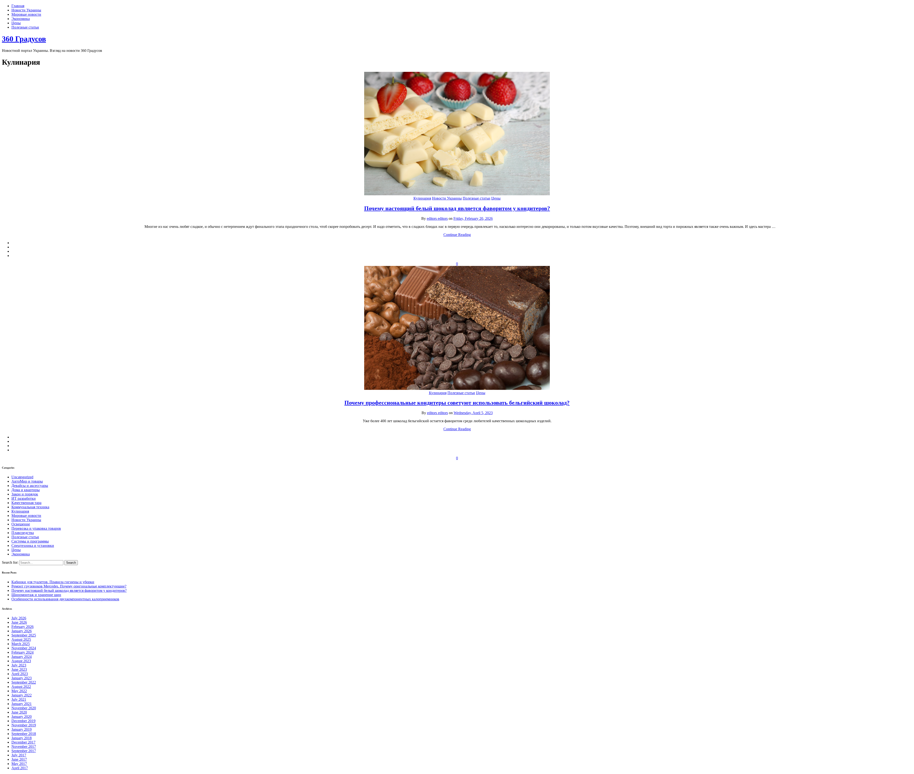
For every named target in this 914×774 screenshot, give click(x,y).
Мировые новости (26, 14)
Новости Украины (26, 10)
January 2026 (21, 631)
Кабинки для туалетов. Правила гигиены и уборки (52, 582)
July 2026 (18, 618)
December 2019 (23, 721)
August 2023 (21, 661)
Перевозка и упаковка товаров (36, 528)
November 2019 (23, 725)
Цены (16, 23)
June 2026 (19, 622)
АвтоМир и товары (27, 481)
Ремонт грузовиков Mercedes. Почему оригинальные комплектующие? (68, 586)
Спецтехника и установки (32, 546)
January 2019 (21, 729)
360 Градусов (24, 38)
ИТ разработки (23, 498)
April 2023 (19, 674)
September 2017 (23, 751)
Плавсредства (22, 533)
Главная (17, 6)
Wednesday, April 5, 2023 (473, 413)
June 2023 (19, 669)
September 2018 (23, 734)
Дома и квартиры (25, 490)
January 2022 (21, 695)
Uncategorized (22, 477)
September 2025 (23, 635)
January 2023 (21, 678)
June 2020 (19, 712)
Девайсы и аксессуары (29, 486)
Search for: (10, 562)
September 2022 (23, 682)
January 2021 (21, 704)
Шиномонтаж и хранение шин (36, 595)
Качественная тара (26, 503)
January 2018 (21, 738)
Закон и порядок (24, 494)
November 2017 (23, 747)
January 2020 (21, 717)
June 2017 (19, 759)
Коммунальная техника (30, 507)
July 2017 (18, 755)
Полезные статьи (25, 27)
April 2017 (19, 768)
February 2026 (22, 627)
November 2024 (23, 648)
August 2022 (21, 687)
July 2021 (18, 699)
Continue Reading (457, 235)
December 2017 (23, 742)
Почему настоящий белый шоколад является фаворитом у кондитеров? (457, 208)
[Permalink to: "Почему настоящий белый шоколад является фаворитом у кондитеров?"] (457, 194)
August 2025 (21, 639)
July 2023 (18, 665)
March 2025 (20, 644)
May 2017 (19, 764)
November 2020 (23, 708)
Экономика (20, 19)
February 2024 (22, 652)
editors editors (437, 218)
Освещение (20, 524)
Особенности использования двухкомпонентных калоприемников (65, 599)
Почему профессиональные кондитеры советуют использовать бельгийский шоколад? (457, 403)
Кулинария (422, 198)
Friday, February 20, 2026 (473, 218)
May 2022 (19, 691)
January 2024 (21, 657)
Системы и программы (30, 541)
